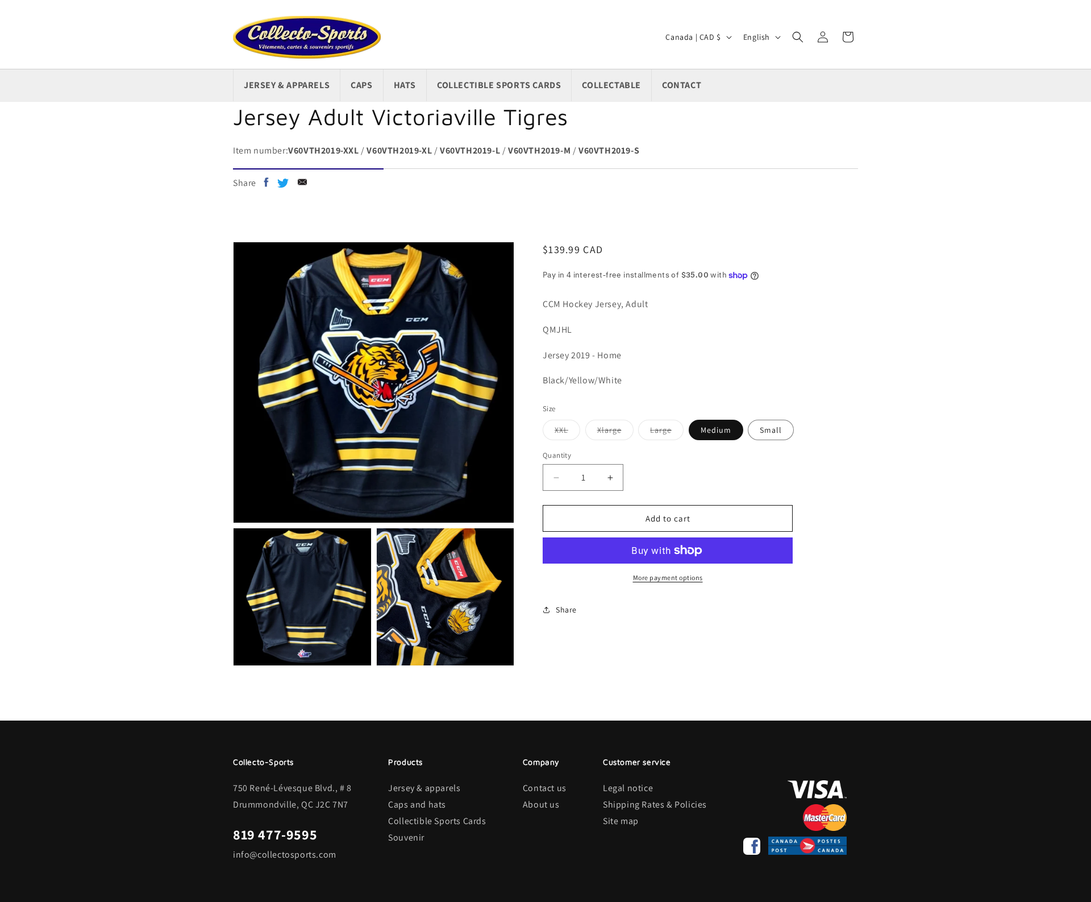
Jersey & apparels (424, 788)
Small (771, 430)
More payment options (668, 577)
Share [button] (566, 610)
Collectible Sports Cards (437, 821)
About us (541, 804)
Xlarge (615, 432)
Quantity (557, 455)
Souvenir (406, 837)
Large (667, 432)
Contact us (545, 788)
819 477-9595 (275, 834)
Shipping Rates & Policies (655, 804)
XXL (567, 432)
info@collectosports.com (284, 854)
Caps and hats (417, 804)
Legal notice (628, 788)
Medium (716, 430)
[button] (797, 36)
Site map (621, 821)
